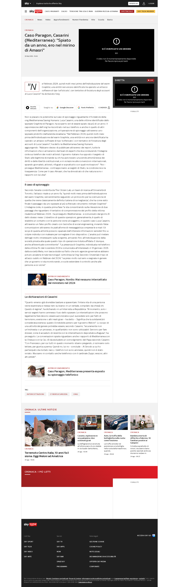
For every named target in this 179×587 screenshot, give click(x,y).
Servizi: (59, 536)
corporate (94, 566)
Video (48, 20)
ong (76, 394)
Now (59, 552)
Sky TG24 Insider (146, 11)
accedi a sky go (144, 535)
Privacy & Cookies (75, 578)
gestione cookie (97, 542)
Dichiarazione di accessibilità (103, 557)
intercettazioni (35, 394)
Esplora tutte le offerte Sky (49, 3)
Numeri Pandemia (80, 20)
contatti (142, 578)
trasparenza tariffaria (122, 578)
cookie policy (96, 547)
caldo (64, 11)
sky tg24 (28, 547)
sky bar (60, 557)
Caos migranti (52, 11)
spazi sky (61, 562)
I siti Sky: (27, 536)
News (39, 20)
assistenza (134, 578)
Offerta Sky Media (98, 562)
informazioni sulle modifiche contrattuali (96, 578)
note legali (95, 552)
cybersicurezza (58, 394)
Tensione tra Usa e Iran (81, 11)
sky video (28, 552)
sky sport (28, 542)
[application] (32, 107)
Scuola (101, 20)
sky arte (28, 557)
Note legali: (94, 536)
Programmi (62, 566)
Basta (110, 20)
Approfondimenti (61, 20)
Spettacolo (127, 11)
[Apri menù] (26, 11)
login (151, 3)
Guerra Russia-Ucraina (106, 11)
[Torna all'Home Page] (35, 11)
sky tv (59, 542)
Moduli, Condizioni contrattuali (57, 578)
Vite (93, 20)
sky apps (61, 547)
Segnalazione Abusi (85, 582)
